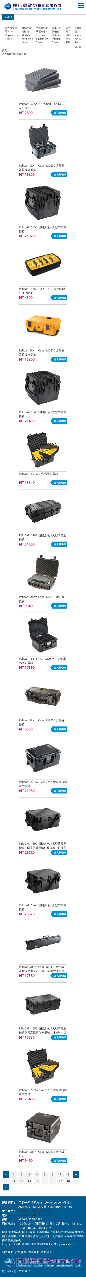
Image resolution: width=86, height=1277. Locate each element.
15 (44, 1181)
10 (5, 1181)
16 (52, 1181)
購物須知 (46, 1252)
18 (68, 1181)
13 (29, 1181)
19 (76, 1181)
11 (13, 1181)
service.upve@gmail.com (35, 1211)
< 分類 (8, 16)
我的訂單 (20, 1252)
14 (37, 1181)
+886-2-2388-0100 (30, 1215)
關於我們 (7, 1252)
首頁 (4, 50)
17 (60, 1181)
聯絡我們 (33, 1252)
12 (21, 1181)
